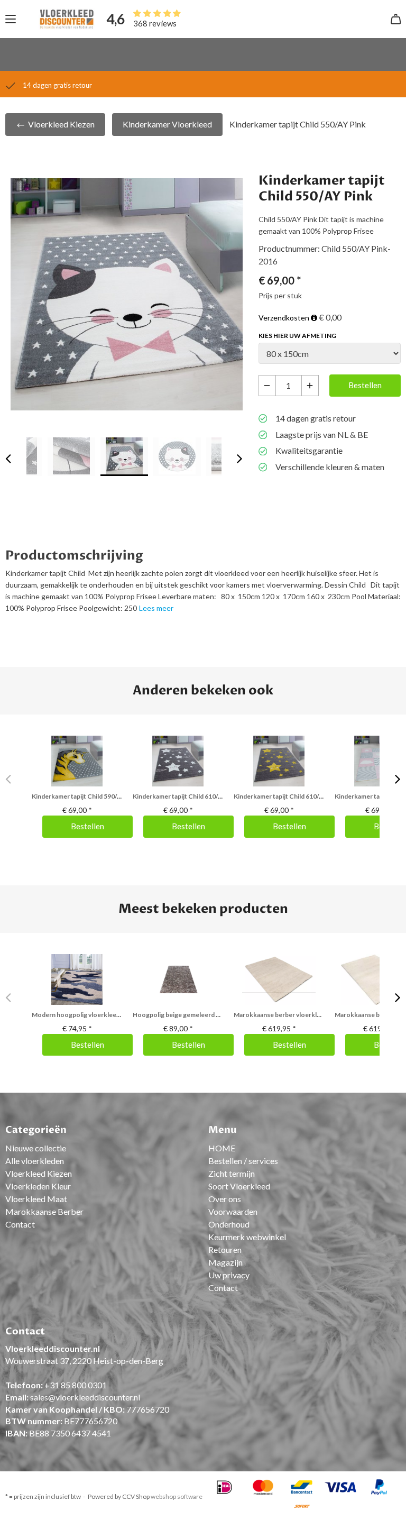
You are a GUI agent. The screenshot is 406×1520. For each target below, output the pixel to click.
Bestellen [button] (365, 385)
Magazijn (225, 1262)
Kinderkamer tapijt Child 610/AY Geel (288, 796)
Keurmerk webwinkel (247, 1237)
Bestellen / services (243, 1161)
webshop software (176, 1496)
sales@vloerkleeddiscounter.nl (85, 1397)
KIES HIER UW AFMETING (297, 336)
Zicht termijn (231, 1173)
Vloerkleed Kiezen (60, 124)
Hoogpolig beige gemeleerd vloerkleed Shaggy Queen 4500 (220, 1015)
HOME (221, 1148)
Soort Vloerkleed (239, 1186)
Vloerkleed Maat (36, 1199)
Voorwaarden (232, 1211)
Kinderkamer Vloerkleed (167, 124)
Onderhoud (229, 1224)
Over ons (224, 1199)
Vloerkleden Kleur (38, 1186)
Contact (20, 1224)
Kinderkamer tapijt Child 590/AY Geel (86, 796)
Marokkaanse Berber (44, 1211)
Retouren (225, 1249)
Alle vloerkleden (34, 1161)
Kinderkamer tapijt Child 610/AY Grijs (187, 796)
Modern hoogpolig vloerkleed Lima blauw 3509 (100, 1015)
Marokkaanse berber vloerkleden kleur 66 (295, 1015)
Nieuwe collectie (35, 1148)
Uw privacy (229, 1275)
